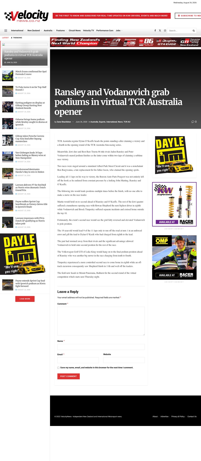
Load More (25, 299)
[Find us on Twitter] (160, 30)
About (155, 416)
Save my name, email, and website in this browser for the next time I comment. (96, 367)
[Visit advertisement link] (25, 254)
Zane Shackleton (64, 121)
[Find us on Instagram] (165, 30)
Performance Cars (104, 30)
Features (60, 30)
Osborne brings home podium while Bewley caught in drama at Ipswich (31, 122)
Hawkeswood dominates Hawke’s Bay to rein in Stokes (29, 170)
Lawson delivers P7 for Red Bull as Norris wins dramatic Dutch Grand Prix (30, 187)
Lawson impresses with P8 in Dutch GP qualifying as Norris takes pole (30, 221)
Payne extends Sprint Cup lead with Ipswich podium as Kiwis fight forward (30, 283)
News (120, 121)
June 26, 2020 (81, 121)
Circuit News (75, 30)
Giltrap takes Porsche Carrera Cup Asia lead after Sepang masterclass (29, 139)
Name (61, 341)
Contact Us (192, 416)
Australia (48, 30)
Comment (62, 303)
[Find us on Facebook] (155, 30)
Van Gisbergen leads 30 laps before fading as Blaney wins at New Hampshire (30, 155)
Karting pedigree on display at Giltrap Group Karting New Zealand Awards (30, 105)
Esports (102, 121)
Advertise (164, 416)
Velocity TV (88, 30)
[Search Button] (194, 30)
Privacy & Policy (178, 416)
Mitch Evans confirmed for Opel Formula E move (30, 73)
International (17, 30)
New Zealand (34, 30)
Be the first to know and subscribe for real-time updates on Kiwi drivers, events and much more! (112, 15)
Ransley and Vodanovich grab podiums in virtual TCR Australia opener (23, 55)
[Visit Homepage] (26, 16)
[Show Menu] (5, 31)
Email (61, 354)
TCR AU (127, 121)
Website (107, 354)
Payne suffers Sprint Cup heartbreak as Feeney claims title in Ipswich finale (31, 204)
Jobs (118, 30)
